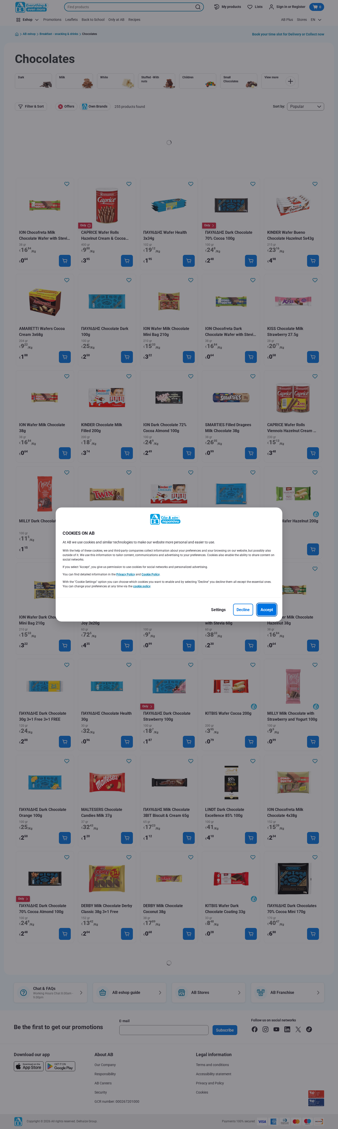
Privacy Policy (125, 574)
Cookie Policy (151, 574)
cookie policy (141, 586)
